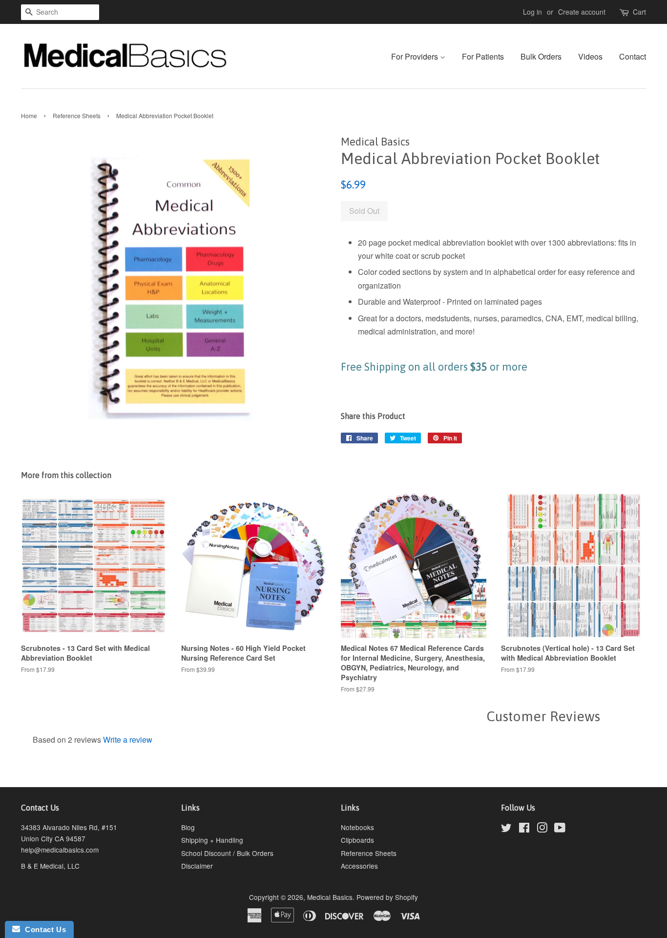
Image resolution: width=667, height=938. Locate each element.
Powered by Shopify (387, 897)
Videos (590, 56)
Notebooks (357, 827)
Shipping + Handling (212, 840)
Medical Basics (330, 897)
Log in (532, 12)
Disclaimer (197, 866)
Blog (188, 827)
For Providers (415, 56)
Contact (632, 56)
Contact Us (43, 929)
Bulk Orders (541, 56)
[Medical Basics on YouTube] (559, 829)
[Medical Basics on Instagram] (542, 829)
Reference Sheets (77, 115)
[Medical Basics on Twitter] (506, 829)
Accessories (359, 866)
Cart (639, 12)
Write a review (127, 739)
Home (29, 115)
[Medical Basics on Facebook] (524, 829)
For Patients (483, 56)
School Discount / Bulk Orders (227, 853)
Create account (581, 12)
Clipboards (357, 840)
